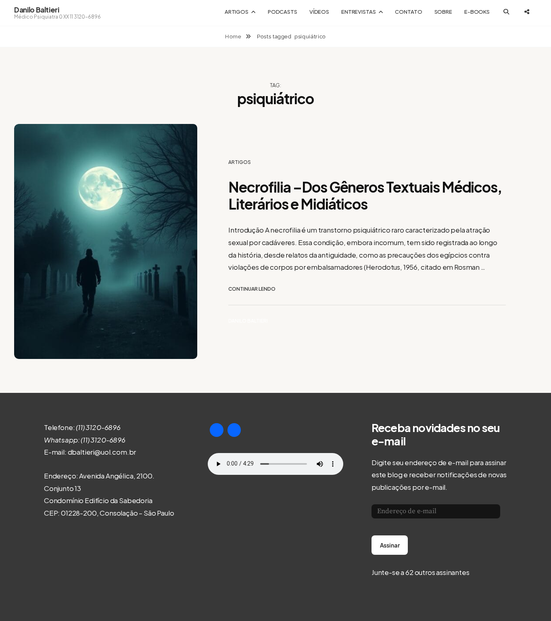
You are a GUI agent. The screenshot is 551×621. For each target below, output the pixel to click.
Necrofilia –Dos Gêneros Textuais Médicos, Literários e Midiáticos (365, 195)
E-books (477, 11)
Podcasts (282, 11)
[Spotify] (234, 430)
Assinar (390, 545)
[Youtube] (216, 430)
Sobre (443, 11)
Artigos (236, 11)
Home (234, 37)
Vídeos (319, 11)
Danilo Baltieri (36, 9)
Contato (408, 11)
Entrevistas (358, 11)
